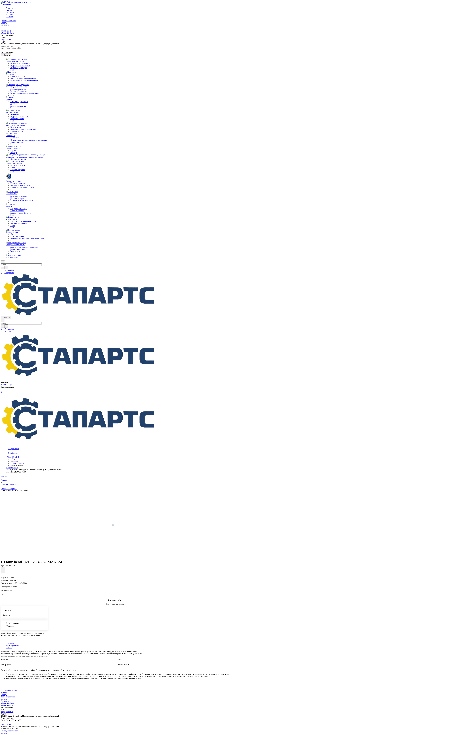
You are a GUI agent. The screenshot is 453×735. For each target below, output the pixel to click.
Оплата (9, 648)
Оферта (4, 699)
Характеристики (12, 645)
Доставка (9, 14)
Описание (10, 643)
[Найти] (6, 267)
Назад (13, 459)
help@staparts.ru (7, 39)
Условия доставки (8, 697)
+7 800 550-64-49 (8, 31)
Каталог (4, 693)
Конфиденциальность (9, 731)
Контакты (5, 701)
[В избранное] (3, 568)
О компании (11, 8)
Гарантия (9, 17)
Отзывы (9, 10)
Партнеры (10, 12)
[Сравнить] (3, 571)
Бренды (4, 695)
